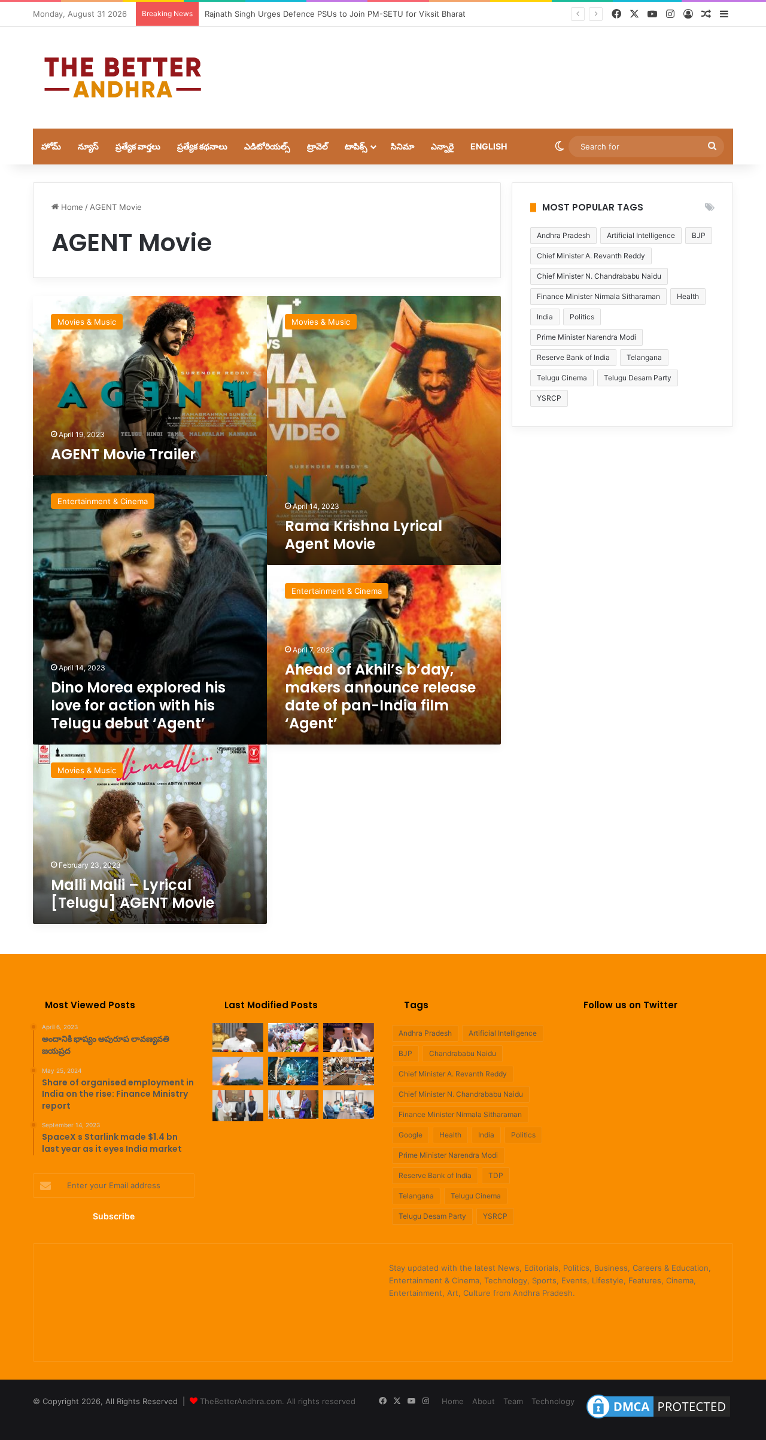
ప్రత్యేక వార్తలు (137, 146)
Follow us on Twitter (630, 1005)
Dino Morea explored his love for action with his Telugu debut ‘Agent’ (138, 705)
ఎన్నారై (442, 146)
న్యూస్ (88, 146)
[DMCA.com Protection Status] (658, 1418)
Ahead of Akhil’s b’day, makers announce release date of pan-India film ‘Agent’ (380, 696)
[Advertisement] (503, 66)
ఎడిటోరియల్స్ (267, 146)
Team (513, 1401)
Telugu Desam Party (637, 377)
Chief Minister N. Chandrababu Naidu (599, 275)
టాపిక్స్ (356, 146)
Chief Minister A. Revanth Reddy (591, 255)
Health (688, 296)
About (483, 1401)
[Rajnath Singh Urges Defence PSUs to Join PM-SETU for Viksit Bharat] (348, 1037)
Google (410, 1134)
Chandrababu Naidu (462, 1053)
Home (71, 207)
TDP (495, 1175)
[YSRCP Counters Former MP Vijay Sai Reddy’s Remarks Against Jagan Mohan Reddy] (237, 1037)
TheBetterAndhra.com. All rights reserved (277, 1401)
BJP (699, 235)
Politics (582, 316)
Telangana (644, 357)
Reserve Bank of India (573, 357)
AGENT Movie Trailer (125, 454)
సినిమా (402, 146)
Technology (552, 1401)
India (545, 316)
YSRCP (549, 397)
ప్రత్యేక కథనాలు (202, 146)
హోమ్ (51, 146)
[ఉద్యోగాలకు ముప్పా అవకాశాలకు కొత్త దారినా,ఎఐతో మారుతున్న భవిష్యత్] (293, 1071)
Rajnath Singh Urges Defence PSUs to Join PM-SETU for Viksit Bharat (335, 14)
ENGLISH (488, 146)
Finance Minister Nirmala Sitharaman (598, 296)
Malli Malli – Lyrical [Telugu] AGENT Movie (132, 894)
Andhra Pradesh (563, 235)
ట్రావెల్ (317, 146)
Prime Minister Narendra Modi (586, 336)
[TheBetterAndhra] (122, 78)
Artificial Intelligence (641, 235)
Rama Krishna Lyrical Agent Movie (363, 535)
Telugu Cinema (562, 377)
